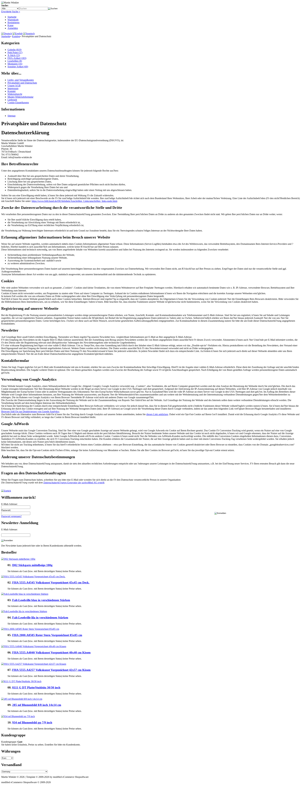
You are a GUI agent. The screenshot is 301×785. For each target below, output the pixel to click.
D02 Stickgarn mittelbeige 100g (32, 565)
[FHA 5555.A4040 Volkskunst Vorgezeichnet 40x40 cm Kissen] (33, 646)
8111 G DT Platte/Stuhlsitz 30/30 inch (36, 687)
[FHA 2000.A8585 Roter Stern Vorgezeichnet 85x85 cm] (30, 629)
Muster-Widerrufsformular (20, 97)
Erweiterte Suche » (10, 11)
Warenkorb (13, 19)
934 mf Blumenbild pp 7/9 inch (32, 722)
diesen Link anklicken (157, 414)
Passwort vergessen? (11, 516)
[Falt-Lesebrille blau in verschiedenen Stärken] (24, 594)
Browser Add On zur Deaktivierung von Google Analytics (30, 411)
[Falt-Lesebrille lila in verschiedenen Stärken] (24, 611)
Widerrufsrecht (15, 94)
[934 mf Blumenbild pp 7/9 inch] (18, 716)
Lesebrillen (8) (15, 61)
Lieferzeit (12, 99)
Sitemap (12, 115)
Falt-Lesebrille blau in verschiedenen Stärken (41, 600)
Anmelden (13, 28)
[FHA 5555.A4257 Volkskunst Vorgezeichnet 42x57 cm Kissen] (33, 664)
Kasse (10, 25)
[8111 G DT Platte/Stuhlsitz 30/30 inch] (21, 681)
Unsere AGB (14, 85)
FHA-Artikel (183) (17, 58)
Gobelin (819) (14, 49)
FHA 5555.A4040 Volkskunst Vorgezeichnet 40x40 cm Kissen (51, 652)
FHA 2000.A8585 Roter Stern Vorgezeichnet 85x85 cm (47, 635)
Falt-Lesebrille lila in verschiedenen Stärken (40, 617)
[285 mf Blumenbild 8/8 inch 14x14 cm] (21, 699)
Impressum (13, 88)
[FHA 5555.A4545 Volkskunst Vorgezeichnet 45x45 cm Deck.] (33, 576)
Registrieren (13, 22)
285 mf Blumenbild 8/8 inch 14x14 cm (36, 705)
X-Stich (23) (14, 55)
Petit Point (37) (15, 52)
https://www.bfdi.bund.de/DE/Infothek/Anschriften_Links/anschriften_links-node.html (74, 201)
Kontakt (12, 91)
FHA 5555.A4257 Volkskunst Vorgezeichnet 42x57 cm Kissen (51, 670)
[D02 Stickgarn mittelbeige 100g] (18, 559)
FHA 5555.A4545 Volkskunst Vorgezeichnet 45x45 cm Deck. (51, 582)
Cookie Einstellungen (18, 102)
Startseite (12, 17)
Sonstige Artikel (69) (18, 66)
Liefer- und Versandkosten (21, 80)
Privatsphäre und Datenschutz (22, 82)
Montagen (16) (15, 63)
